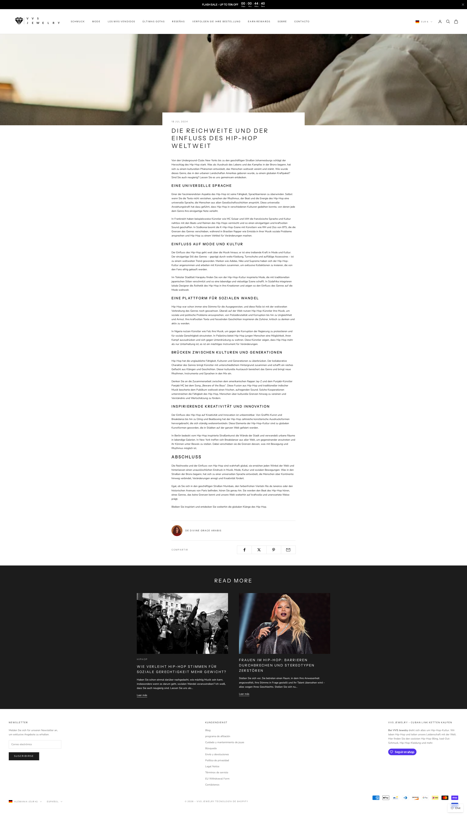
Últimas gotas (153, 21)
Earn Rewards (259, 21)
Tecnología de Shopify (231, 801)
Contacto (302, 21)
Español (53, 801)
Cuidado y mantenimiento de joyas (224, 742)
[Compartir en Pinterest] (274, 550)
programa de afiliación (217, 736)
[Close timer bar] (463, 4)
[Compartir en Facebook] (244, 550)
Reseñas (178, 21)
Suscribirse (24, 756)
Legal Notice (212, 766)
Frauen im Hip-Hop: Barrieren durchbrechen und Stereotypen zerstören (277, 665)
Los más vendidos (121, 21)
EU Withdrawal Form (217, 778)
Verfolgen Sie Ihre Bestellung (216, 21)
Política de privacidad (217, 760)
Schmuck (78, 21)
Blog (208, 730)
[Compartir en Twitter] (259, 550)
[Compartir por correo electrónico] (288, 550)
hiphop (142, 659)
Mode (96, 21)
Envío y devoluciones (217, 754)
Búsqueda (211, 748)
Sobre (282, 21)
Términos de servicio (216, 772)
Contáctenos (212, 784)
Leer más (142, 695)
